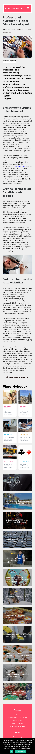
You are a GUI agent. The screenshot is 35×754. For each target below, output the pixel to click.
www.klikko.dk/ (19, 726)
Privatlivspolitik (20, 751)
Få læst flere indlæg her (17, 377)
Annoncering (17, 737)
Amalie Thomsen (24, 29)
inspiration (7, 33)
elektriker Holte (20, 166)
